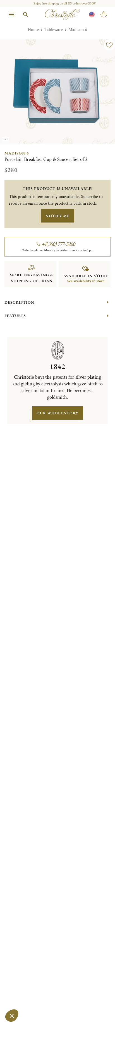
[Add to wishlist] (109, 44)
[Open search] (25, 14)
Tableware (53, 30)
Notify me (57, 215)
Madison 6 (77, 30)
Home (33, 30)
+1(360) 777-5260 (58, 244)
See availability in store (85, 281)
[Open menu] (11, 14)
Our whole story (57, 412)
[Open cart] (103, 14)
